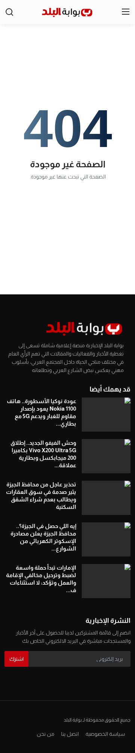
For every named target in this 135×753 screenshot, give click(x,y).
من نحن (45, 734)
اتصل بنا (70, 734)
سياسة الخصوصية (105, 734)
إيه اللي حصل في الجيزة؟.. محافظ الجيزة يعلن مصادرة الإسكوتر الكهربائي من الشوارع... (43, 537)
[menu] (125, 12)
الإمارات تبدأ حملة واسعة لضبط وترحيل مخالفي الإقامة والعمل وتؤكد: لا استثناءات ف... (41, 578)
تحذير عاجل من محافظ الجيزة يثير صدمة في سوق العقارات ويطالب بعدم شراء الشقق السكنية (41, 495)
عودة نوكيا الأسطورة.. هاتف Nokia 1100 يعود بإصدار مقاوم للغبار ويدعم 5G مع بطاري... (41, 412)
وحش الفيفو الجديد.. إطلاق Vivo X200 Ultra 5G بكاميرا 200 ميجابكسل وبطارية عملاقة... (43, 454)
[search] (9, 12)
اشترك (16, 659)
